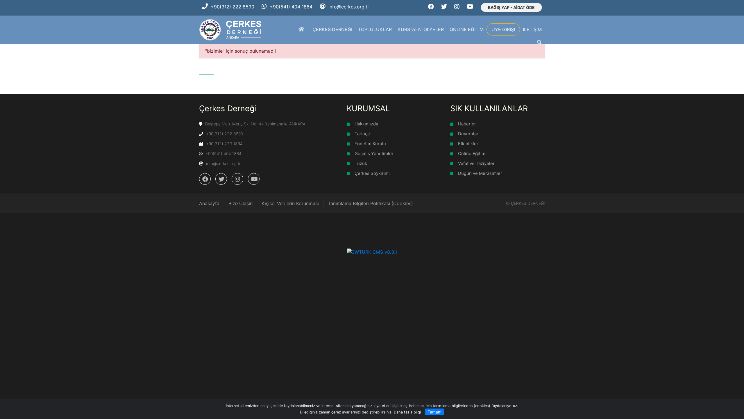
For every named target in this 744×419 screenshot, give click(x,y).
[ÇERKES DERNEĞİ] (231, 29)
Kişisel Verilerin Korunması (290, 203)
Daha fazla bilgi (407, 412)
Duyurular (468, 133)
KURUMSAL (368, 108)
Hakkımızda (366, 124)
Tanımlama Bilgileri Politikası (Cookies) (370, 203)
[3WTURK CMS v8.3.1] (372, 252)
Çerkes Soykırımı (372, 173)
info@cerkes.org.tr (348, 7)
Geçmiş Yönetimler (374, 153)
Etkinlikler (468, 143)
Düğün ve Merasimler (480, 173)
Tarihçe (362, 133)
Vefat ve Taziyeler (476, 163)
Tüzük (361, 163)
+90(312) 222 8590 (232, 7)
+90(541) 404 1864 (291, 7)
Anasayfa (209, 203)
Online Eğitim (471, 153)
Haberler (467, 124)
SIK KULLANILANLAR (489, 108)
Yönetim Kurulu (370, 143)
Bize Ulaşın (240, 203)
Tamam (434, 411)
